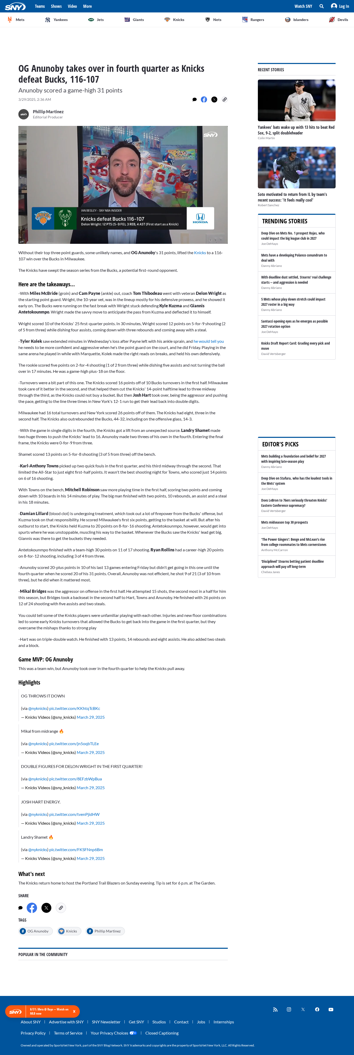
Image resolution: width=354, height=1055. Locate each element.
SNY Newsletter (106, 1021)
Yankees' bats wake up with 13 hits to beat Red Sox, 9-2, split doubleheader (296, 130)
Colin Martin (266, 138)
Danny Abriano (271, 266)
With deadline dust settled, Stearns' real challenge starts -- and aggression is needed (296, 280)
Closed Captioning (162, 1032)
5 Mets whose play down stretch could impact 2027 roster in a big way (293, 302)
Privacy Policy (33, 1032)
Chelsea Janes (270, 572)
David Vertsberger (273, 354)
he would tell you (209, 341)
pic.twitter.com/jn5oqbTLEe (74, 743)
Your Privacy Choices (109, 1032)
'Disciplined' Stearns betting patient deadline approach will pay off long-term (292, 564)
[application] (123, 185)
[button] (340, 6)
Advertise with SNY (66, 1021)
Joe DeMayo (269, 244)
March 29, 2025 (91, 717)
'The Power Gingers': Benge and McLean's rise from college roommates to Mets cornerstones (293, 542)
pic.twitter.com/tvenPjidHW (74, 814)
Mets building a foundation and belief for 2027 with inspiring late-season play (293, 459)
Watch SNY (303, 6)
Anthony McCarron (274, 550)
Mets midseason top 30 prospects (284, 522)
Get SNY (136, 1021)
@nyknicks (37, 708)
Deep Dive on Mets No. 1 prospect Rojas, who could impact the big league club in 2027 (293, 236)
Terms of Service (68, 1032)
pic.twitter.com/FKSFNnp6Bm (76, 849)
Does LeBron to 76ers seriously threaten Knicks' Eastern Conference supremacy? (294, 503)
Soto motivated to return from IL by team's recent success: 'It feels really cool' (292, 197)
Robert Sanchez (268, 205)
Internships (224, 1021)
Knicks (200, 252)
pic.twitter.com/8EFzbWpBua (75, 778)
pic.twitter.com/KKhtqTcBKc (74, 708)
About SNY (31, 1021)
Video (72, 6)
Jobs (201, 1021)
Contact (181, 1021)
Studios (159, 1021)
